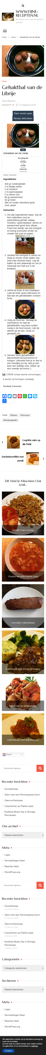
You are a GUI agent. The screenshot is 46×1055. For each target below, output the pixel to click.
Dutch (9, 754)
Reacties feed (11, 866)
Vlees (4, 81)
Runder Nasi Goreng (23, 530)
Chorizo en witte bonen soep (23, 576)
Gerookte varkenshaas (23, 622)
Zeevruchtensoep (13, 800)
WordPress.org (12, 872)
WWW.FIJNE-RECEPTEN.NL (27, 13)
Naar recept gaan (23, 113)
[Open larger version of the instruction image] (24, 236)
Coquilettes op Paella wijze (18, 806)
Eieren (14, 415)
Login (7, 854)
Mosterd (26, 415)
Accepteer (8, 1051)
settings (34, 1046)
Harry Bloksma (8, 101)
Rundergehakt (11, 420)
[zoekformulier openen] (23, 6)
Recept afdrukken (23, 118)
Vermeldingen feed (14, 860)
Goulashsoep (11, 788)
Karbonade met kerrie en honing (23, 669)
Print (23, 150)
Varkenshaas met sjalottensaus (23, 739)
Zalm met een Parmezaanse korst (22, 794)
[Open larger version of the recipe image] (23, 125)
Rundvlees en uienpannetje (23, 705)
